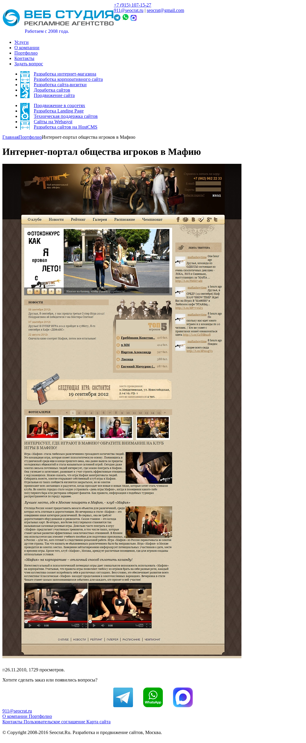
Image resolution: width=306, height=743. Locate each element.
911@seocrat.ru (128, 10)
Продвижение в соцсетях (59, 105)
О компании (26, 47)
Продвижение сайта (54, 95)
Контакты (24, 58)
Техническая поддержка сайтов (66, 116)
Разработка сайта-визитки (60, 84)
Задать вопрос (28, 63)
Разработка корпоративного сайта (68, 79)
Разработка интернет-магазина (65, 73)
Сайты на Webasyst (53, 121)
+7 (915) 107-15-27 (132, 4)
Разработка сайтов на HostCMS (65, 127)
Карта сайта (98, 721)
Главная (10, 137)
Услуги (21, 42)
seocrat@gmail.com (165, 10)
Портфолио (26, 53)
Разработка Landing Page (59, 110)
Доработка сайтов (52, 90)
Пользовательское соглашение (55, 721)
